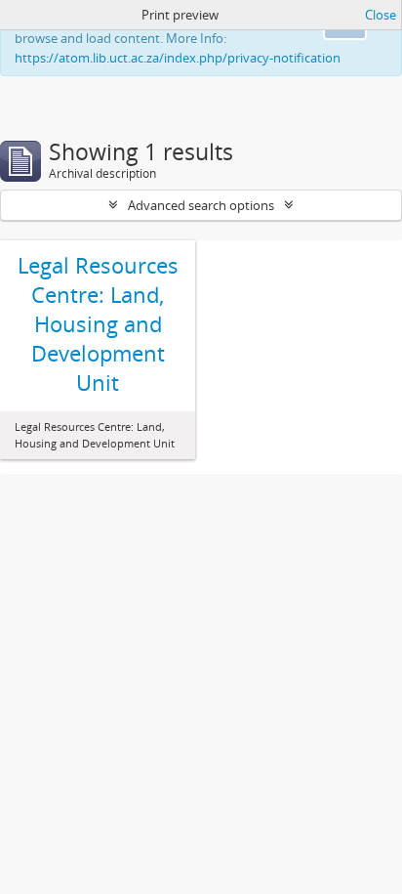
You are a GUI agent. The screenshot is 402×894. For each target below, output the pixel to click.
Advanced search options (201, 205)
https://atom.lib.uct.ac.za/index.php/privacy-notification (178, 57)
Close (380, 14)
